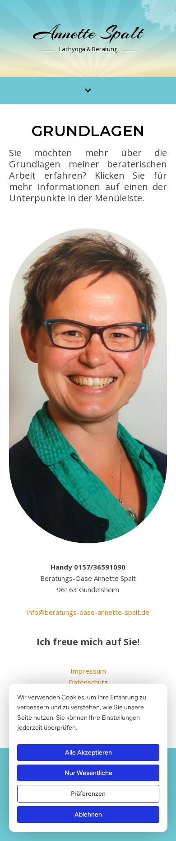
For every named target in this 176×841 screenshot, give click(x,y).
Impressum (88, 670)
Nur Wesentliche (88, 773)
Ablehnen (88, 814)
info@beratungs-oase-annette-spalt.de (88, 612)
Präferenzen (88, 794)
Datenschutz (88, 682)
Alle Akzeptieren (88, 752)
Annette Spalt (88, 33)
